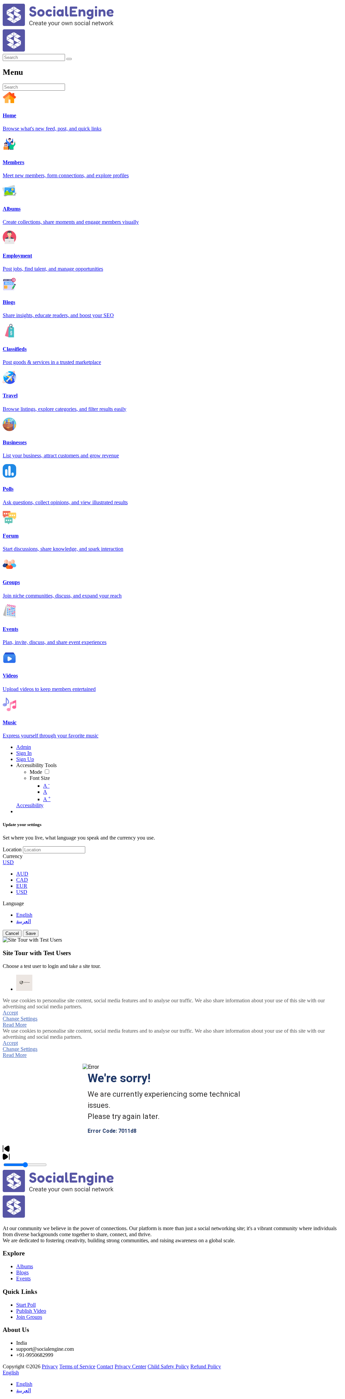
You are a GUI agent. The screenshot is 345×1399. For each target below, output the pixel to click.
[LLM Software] (24, 983)
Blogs (22, 1272)
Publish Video (31, 1311)
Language (13, 903)
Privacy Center (130, 1366)
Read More (15, 1025)
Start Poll (26, 1305)
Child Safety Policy (168, 1366)
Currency (13, 856)
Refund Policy (205, 1366)
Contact (105, 1366)
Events (23, 1278)
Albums (24, 1266)
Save (31, 933)
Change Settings (20, 1019)
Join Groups (29, 1317)
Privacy (50, 1366)
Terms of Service (77, 1366)
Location (12, 849)
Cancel (12, 933)
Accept (10, 1012)
